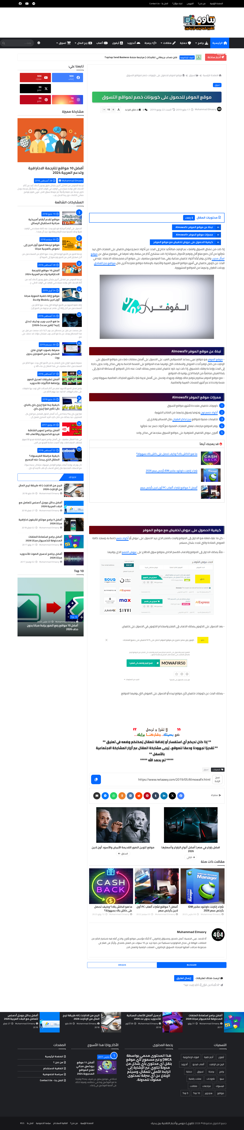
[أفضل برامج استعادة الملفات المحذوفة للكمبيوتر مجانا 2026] (74, 541)
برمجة (148, 43)
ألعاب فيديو (198, 1064)
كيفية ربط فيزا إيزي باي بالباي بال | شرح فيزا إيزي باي (41, 407)
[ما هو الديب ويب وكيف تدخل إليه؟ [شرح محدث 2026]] (72, 320)
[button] (81, 607)
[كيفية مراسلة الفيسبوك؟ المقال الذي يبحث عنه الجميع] (72, 454)
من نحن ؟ (58, 1062)
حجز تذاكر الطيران (181, 419)
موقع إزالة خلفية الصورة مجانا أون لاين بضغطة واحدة (41, 298)
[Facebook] (180, 795)
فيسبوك (220, 1086)
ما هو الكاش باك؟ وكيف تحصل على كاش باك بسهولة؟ (166, 453)
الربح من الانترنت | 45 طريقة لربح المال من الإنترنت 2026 (40, 487)
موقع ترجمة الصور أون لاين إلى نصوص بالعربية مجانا (41, 247)
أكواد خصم (122, 538)
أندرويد (131, 43)
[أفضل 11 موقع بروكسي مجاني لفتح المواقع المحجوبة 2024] (107, 1067)
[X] (172, 795)
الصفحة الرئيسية (216, 3)
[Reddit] (138, 795)
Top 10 (74, 617)
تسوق (62, 43)
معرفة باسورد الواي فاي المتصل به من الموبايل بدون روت (42, 354)
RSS (22, 1123)
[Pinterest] (147, 795)
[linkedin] (164, 795)
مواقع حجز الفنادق (105, 263)
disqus (122, 965)
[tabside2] (51, 477)
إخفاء (188, 218)
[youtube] (27, 3)
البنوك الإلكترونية (191, 1057)
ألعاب (99, 43)
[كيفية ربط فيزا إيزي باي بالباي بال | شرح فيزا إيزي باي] (72, 403)
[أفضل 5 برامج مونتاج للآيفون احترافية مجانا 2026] (74, 524)
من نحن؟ (202, 3)
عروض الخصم (129, 552)
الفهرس (190, 3)
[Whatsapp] (113, 795)
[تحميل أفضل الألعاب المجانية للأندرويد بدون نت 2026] (229, 1022)
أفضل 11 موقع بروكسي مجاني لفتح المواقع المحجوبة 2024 (85, 1068)
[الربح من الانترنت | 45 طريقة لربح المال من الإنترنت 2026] (74, 490)
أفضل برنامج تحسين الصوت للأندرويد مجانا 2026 (41, 556)
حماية (183, 43)
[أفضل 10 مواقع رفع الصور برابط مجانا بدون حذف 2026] (51, 607)
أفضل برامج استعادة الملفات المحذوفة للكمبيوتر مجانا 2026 (44, 538)
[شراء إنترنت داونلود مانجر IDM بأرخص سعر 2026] (211, 475)
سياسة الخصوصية (53, 1074)
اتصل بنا (30, 1123)
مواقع (220, 1093)
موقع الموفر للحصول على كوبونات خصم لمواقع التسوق (154, 75)
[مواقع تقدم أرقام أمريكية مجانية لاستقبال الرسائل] (72, 218)
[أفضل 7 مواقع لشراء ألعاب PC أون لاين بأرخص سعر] (211, 492)
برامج (201, 43)
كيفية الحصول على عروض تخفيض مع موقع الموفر (183, 242)
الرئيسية (217, 43)
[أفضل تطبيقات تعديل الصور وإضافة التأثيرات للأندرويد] (72, 378)
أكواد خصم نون (209, 412)
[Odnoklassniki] (122, 795)
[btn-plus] (113, 109)
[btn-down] (104, 109)
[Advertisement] (155, 167)
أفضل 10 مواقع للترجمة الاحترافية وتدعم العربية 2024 (56, 170)
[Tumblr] (155, 795)
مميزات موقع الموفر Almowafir (194, 234)
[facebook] (20, 3)
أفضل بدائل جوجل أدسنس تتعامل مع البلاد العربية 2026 (40, 504)
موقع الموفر (215, 359)
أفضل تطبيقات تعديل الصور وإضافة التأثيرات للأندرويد (43, 381)
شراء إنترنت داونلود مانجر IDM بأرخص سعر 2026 (171, 470)
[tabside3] (29, 477)
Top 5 (185, 1093)
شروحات (210, 1079)
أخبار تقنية (208, 1057)
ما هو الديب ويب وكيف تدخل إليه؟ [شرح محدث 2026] (42, 323)
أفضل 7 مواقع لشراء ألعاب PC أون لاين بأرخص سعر (168, 487)
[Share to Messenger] (105, 795)
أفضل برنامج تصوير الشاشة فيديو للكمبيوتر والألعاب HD (42, 432)
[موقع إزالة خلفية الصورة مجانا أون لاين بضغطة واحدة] (72, 294)
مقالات (167, 43)
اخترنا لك (72, 477)
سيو (222, 1079)
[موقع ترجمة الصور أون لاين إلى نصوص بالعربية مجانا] (72, 243)
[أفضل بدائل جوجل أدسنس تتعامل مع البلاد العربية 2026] (74, 507)
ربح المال (82, 43)
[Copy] (96, 779)
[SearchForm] (3, 43)
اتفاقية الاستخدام (53, 1068)
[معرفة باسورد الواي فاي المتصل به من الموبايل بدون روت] (72, 349)
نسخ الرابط (217, 779)
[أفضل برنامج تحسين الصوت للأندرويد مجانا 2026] (74, 558)
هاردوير (208, 1093)
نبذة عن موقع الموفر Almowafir (194, 227)
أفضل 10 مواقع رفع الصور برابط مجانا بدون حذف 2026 (52, 627)
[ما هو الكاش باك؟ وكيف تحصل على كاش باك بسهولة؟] (211, 458)
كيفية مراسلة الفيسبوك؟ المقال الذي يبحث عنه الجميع (42, 457)
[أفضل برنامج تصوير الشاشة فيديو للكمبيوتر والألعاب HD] (72, 429)
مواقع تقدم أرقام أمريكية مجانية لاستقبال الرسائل (43, 221)
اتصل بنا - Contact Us (158, 3)
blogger (191, 965)
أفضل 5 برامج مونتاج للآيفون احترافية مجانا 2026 (40, 521)
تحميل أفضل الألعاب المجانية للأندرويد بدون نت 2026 (200, 1017)
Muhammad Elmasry (191, 932)
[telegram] (33, 3)
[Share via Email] (96, 795)
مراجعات (206, 1086)
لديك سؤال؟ (177, 3)
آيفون (115, 43)
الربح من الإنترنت (216, 1064)
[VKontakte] (130, 795)
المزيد (220, 53)
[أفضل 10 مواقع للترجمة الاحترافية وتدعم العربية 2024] (51, 141)
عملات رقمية (195, 1079)
